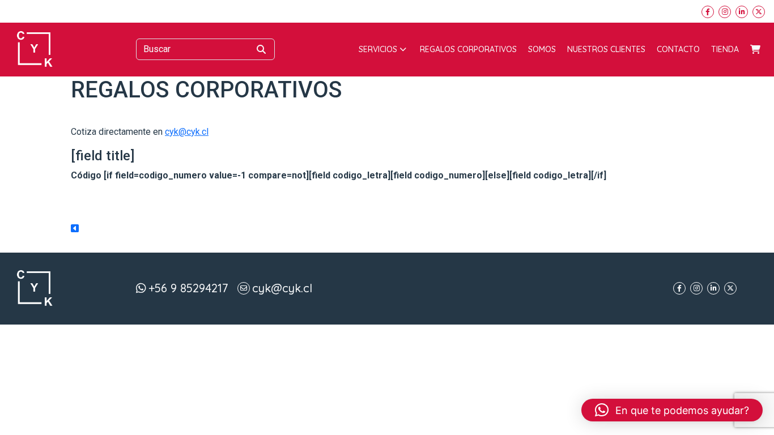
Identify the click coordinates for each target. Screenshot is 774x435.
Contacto (678, 49)
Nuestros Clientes (606, 49)
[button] (672, 410)
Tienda (725, 49)
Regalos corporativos (468, 49)
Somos (542, 49)
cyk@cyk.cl (187, 131)
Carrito (755, 49)
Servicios (378, 49)
